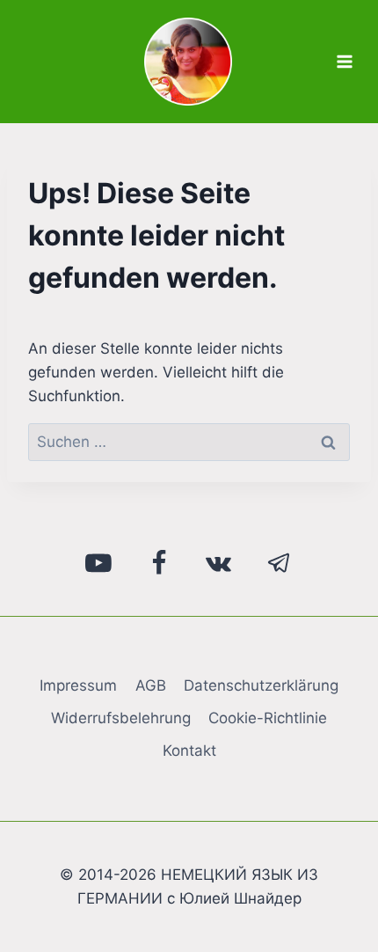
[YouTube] (99, 563)
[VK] (219, 563)
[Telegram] (279, 563)
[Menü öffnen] (344, 61)
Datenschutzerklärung (261, 685)
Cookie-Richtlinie (267, 718)
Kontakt (189, 750)
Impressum (78, 685)
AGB (150, 685)
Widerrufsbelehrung (121, 718)
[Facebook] (159, 563)
